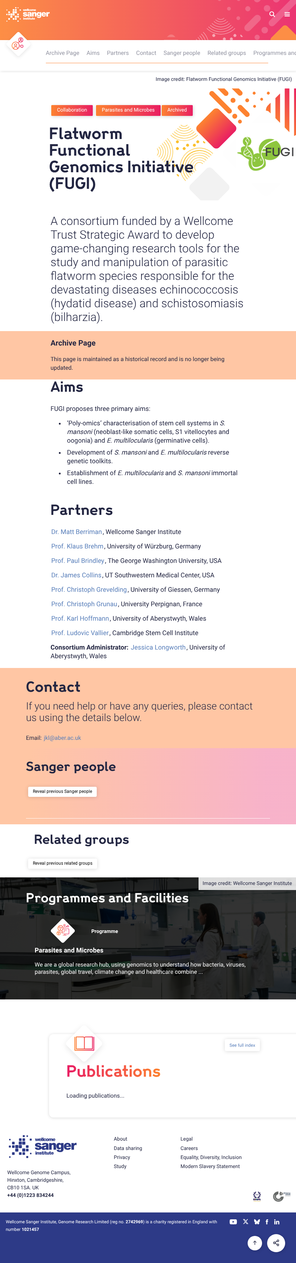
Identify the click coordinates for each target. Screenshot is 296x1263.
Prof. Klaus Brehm (77, 546)
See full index (242, 1045)
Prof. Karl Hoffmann (80, 618)
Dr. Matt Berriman (76, 532)
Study (120, 1166)
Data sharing (128, 1148)
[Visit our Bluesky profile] (257, 1222)
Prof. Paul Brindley (77, 561)
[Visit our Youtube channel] (233, 1222)
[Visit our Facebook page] (267, 1222)
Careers (189, 1148)
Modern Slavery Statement (210, 1166)
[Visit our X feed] (245, 1222)
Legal (186, 1139)
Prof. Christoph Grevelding (89, 590)
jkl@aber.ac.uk (62, 737)
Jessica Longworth (158, 647)
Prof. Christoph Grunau (84, 604)
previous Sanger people (69, 791)
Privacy (122, 1157)
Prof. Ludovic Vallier (80, 633)
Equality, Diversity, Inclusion (211, 1157)
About (120, 1139)
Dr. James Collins (76, 575)
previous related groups (69, 863)
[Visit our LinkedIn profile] (277, 1222)
